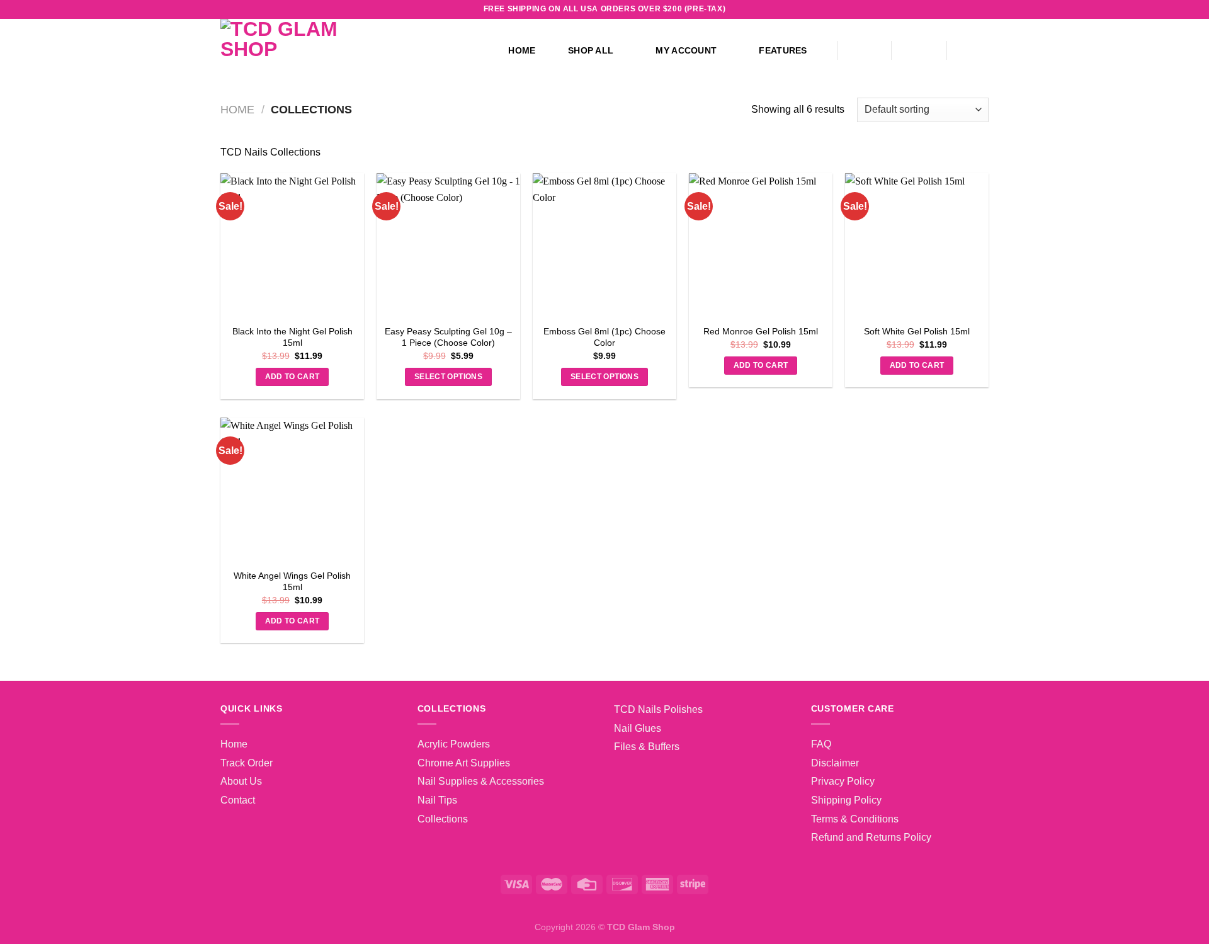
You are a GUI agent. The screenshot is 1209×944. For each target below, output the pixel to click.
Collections (442, 819)
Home (521, 50)
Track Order (246, 763)
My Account (686, 50)
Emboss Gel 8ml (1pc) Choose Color (604, 337)
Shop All (590, 50)
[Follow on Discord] (982, 9)
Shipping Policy (846, 800)
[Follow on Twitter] (934, 9)
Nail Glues (637, 728)
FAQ (821, 744)
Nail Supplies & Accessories (480, 781)
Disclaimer (835, 763)
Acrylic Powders (453, 744)
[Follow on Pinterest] (958, 9)
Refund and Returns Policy (871, 837)
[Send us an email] (946, 9)
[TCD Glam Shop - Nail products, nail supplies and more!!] (335, 50)
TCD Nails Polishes (658, 709)
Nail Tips (437, 800)
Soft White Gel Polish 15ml (917, 331)
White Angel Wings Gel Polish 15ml (292, 582)
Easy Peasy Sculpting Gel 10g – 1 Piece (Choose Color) (448, 337)
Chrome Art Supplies (463, 763)
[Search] (864, 51)
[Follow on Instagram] (910, 9)
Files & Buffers (646, 746)
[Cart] (974, 50)
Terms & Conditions (855, 819)
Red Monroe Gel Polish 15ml (760, 331)
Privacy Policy (843, 781)
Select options (448, 376)
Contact (237, 800)
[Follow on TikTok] (922, 9)
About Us (241, 781)
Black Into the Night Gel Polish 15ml (292, 337)
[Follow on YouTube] (970, 9)
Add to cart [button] (292, 376)
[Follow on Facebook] (898, 9)
